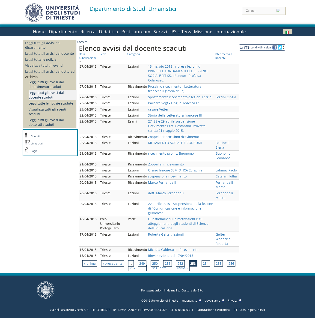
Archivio (31, 77)
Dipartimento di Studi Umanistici (132, 9)
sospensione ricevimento (167, 176)
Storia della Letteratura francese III (175, 115)
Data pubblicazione (88, 56)
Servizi (160, 32)
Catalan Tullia (226, 176)
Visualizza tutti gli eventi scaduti (47, 111)
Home (39, 32)
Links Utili (37, 143)
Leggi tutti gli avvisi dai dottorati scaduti (46, 122)
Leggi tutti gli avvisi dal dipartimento (42, 45)
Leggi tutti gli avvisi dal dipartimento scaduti (46, 84)
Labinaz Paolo (226, 170)
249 (142, 263)
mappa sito (189, 300)
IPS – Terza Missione (191, 32)
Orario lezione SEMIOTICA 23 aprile (175, 170)
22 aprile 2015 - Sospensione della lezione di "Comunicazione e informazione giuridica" (180, 208)
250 (155, 263)
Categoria (133, 54)
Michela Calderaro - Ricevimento (173, 249)
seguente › (160, 268)
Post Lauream (135, 32)
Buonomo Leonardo (223, 155)
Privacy (233, 300)
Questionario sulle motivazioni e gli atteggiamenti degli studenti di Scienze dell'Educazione (178, 223)
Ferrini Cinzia (226, 97)
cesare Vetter (158, 109)
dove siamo (212, 300)
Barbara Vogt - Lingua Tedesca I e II (175, 103)
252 (180, 263)
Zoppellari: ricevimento (166, 164)
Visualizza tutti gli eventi (44, 65)
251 (167, 263)
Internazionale (230, 32)
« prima (90, 263)
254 (205, 263)
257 (132, 268)
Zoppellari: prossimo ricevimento (173, 137)
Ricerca (88, 32)
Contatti (36, 136)
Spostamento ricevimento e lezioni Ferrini (180, 97)
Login (34, 151)
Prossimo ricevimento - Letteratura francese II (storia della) (175, 88)
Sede (103, 54)
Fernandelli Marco (224, 184)
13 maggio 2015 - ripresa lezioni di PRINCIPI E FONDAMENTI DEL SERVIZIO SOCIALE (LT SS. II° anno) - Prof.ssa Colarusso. (178, 73)
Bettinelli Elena (222, 145)
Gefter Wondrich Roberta (223, 239)
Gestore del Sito (192, 290)
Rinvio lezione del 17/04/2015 (170, 255)
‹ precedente (112, 263)
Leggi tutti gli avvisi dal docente (49, 53)
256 (231, 263)
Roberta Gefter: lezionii (166, 234)
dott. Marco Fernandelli (166, 193)
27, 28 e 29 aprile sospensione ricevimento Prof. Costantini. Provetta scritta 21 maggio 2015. (176, 126)
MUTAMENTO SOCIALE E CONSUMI (175, 143)
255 (218, 263)
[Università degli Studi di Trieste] (52, 20)
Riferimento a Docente (223, 56)
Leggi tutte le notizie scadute (51, 103)
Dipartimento (63, 32)
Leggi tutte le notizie (40, 59)
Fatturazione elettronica (213, 310)
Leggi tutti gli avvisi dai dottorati (50, 71)
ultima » (182, 268)
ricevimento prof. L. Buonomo (171, 153)
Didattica (108, 32)
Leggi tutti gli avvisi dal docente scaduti (46, 94)
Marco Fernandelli (162, 182)
